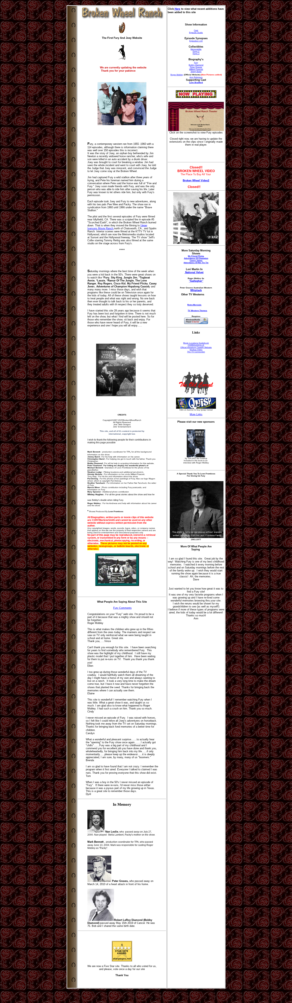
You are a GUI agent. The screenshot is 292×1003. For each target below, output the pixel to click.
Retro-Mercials (194, 305)
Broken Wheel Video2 (196, 180)
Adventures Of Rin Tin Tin (196, 263)
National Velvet (193, 272)
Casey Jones (196, 260)
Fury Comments (122, 607)
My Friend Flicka (196, 256)
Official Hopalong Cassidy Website (196, 347)
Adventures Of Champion (196, 258)
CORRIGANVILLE (196, 345)
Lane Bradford (196, 82)
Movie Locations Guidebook (196, 343)
